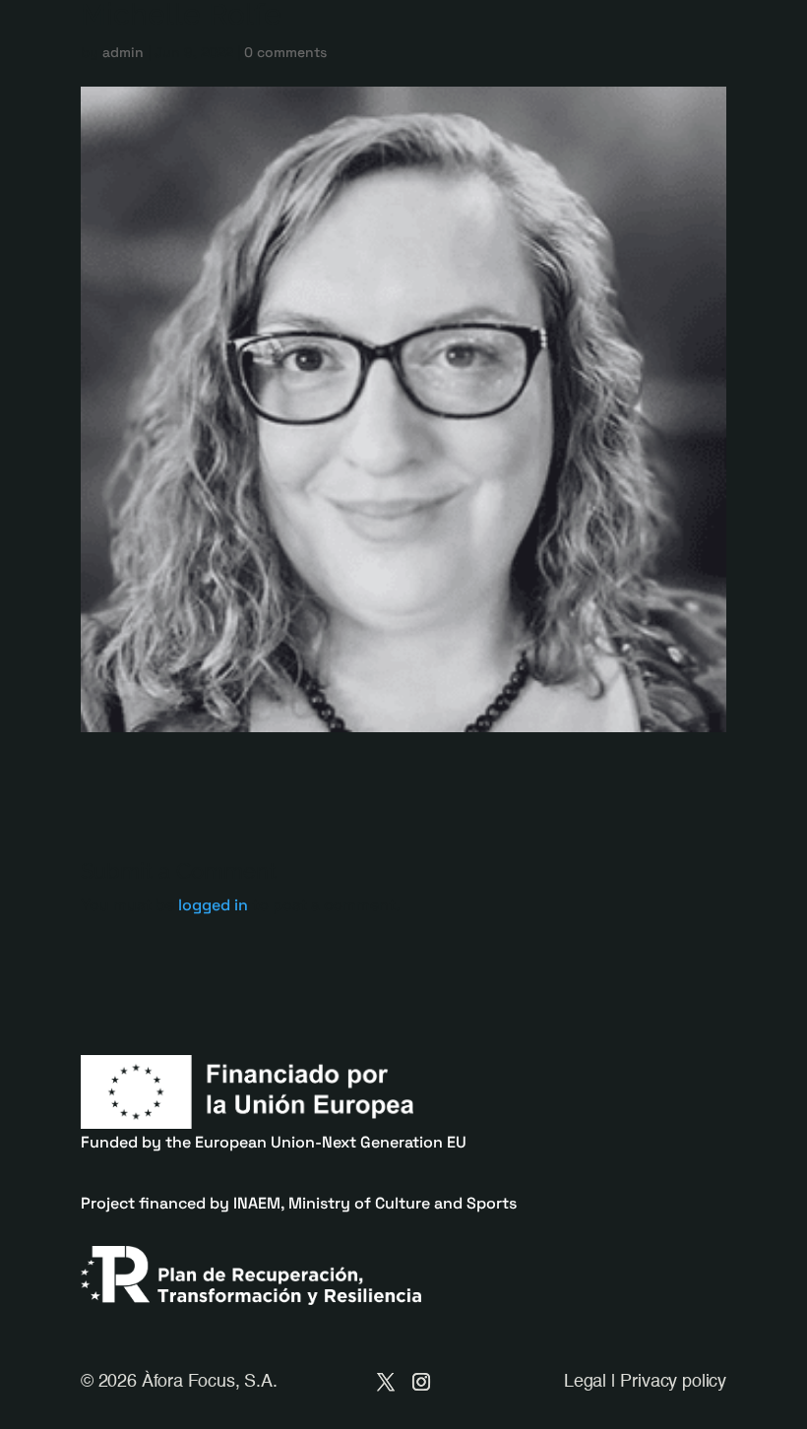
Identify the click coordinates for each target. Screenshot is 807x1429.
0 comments (285, 52)
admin (123, 52)
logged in (213, 905)
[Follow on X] (386, 1381)
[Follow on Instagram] (421, 1381)
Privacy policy (672, 1382)
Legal (585, 1382)
